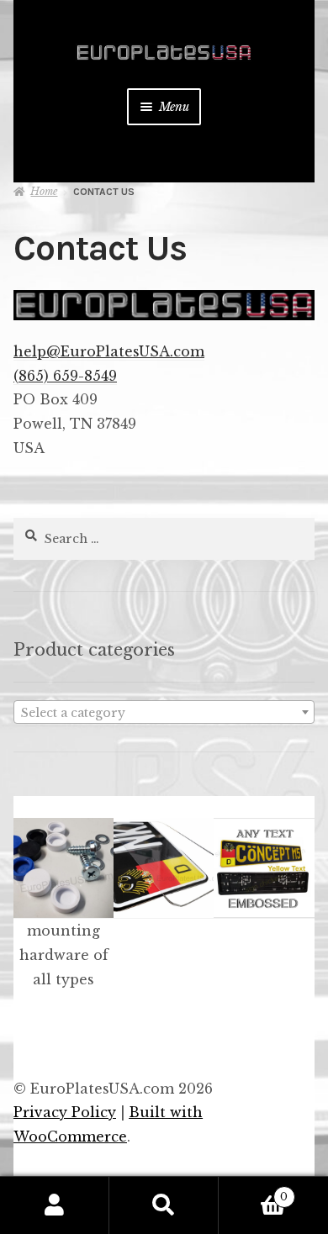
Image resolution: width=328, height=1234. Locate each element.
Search (164, 1205)
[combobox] (164, 712)
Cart (253, 1191)
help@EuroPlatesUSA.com (108, 351)
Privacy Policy (64, 1112)
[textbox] (164, 713)
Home (43, 191)
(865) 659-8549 (65, 375)
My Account (54, 1205)
